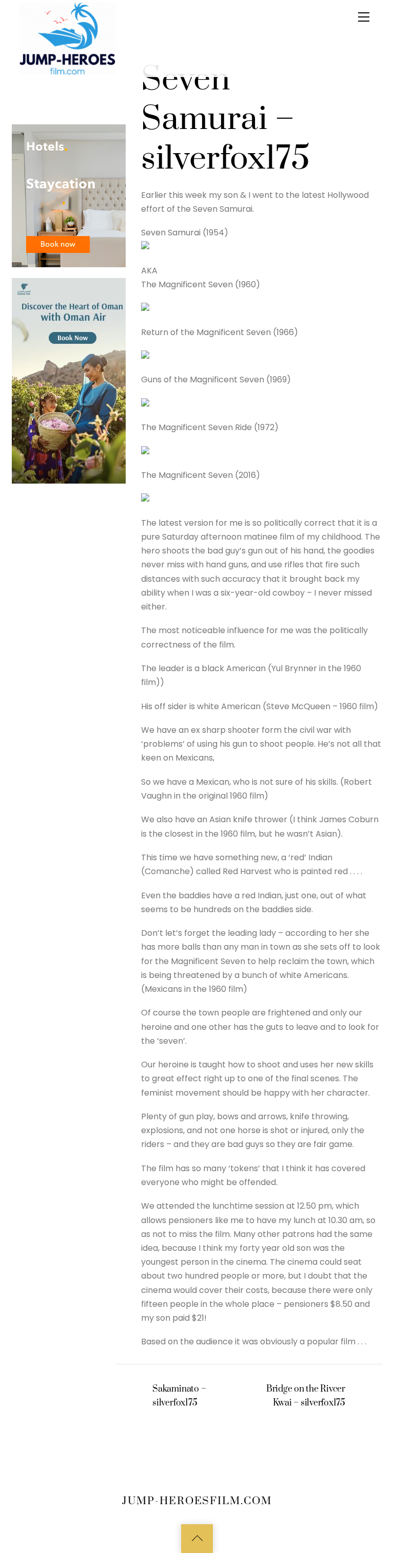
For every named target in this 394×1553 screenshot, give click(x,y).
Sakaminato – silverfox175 (179, 1396)
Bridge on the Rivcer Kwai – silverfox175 (305, 1396)
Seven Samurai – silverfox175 (225, 119)
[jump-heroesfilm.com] (67, 37)
